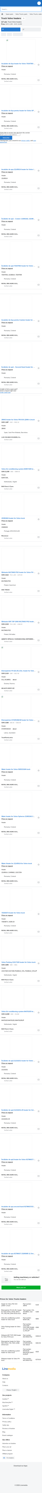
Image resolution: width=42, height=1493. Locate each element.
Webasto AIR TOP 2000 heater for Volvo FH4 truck (11, 1336)
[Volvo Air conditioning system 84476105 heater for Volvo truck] (21, 998)
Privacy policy (6, 1421)
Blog (3, 1432)
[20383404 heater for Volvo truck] (21, 505)
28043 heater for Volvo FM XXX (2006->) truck (18, 419)
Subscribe (6, 138)
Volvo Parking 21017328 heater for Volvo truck (18, 962)
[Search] (39, 9)
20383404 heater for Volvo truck (13, 518)
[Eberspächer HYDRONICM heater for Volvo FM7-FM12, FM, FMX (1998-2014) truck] (21, 707)
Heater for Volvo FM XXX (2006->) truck (9, 1304)
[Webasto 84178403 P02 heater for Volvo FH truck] (21, 559)
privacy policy (25, 140)
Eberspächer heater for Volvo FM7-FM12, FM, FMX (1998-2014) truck (10, 1342)
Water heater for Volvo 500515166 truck (15, 769)
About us (5, 1378)
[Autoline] (2, 14)
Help (3, 1382)
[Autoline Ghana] (12, 3)
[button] (39, 3)
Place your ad (21, 1287)
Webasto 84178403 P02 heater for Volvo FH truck (19, 572)
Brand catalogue (7, 1435)
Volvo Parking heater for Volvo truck (10, 1327)
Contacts (5, 1385)
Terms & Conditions (8, 1418)
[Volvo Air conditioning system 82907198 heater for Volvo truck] (21, 456)
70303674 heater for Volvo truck (13, 913)
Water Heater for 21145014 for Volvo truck (16, 863)
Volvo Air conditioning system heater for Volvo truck (10, 1318)
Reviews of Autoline (8, 1428)
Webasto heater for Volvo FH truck (10, 1359)
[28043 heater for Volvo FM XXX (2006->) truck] (21, 406)
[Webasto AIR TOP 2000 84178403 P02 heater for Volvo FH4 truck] (21, 608)
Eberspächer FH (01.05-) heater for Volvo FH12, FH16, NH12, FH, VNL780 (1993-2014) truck (11, 1311)
